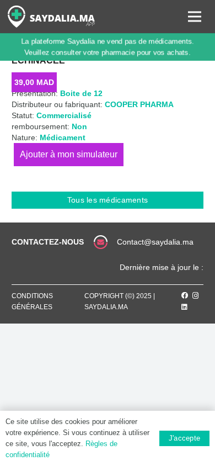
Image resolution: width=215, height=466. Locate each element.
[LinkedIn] (184, 307)
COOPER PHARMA (139, 104)
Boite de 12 (81, 93)
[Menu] (194, 16)
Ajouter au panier (68, 154)
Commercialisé (64, 115)
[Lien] (51, 17)
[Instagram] (195, 295)
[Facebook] (184, 295)
